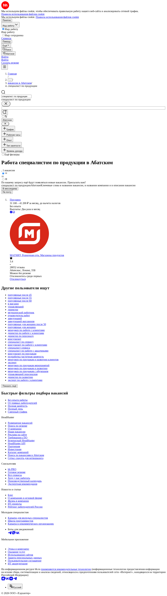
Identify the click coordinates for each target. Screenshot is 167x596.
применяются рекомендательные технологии (66, 569)
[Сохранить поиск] (4, 112)
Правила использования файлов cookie (57, 17)
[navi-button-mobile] (4, 67)
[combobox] (16, 96)
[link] (6, 49)
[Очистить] (5, 103)
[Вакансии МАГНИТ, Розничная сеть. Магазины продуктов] (87, 234)
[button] (4, 57)
